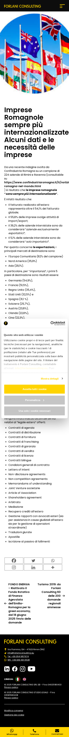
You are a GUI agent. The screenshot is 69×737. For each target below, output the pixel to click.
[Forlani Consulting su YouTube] (31, 669)
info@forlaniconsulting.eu (21, 653)
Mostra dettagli (50, 378)
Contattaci (57, 734)
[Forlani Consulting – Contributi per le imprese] (22, 6)
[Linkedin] (33, 567)
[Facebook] (14, 561)
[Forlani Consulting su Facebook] (14, 669)
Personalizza (32, 399)
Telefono (34, 734)
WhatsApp (12, 734)
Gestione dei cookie (14, 715)
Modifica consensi (13, 710)
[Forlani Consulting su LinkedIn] (7, 669)
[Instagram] (14, 567)
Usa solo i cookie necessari (34, 410)
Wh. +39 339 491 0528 (19, 660)
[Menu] (62, 6)
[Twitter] (33, 561)
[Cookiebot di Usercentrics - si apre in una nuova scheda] (50, 323)
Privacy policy (11, 687)
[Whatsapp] (52, 561)
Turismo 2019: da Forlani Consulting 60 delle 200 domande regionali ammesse (49, 595)
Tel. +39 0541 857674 (18, 656)
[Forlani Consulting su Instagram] (22, 669)
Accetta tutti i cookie (35, 389)
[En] (24, 679)
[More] (52, 567)
